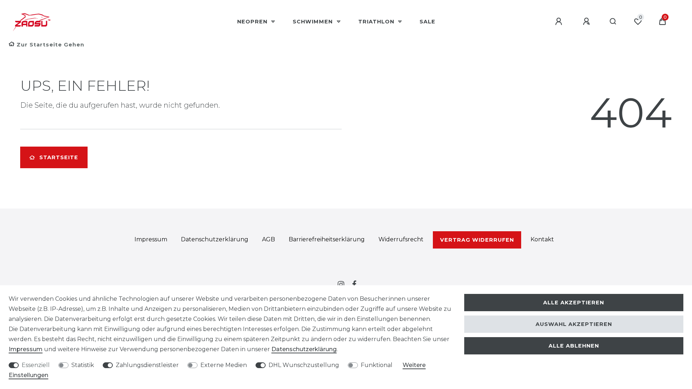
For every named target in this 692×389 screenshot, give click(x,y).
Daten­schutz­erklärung (214, 239)
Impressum (150, 239)
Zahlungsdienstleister (147, 365)
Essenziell (36, 365)
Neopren (253, 21)
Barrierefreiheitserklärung (327, 239)
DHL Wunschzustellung (304, 365)
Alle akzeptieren (573, 302)
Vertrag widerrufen (477, 240)
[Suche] (613, 22)
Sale (427, 21)
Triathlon (377, 21)
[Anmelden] (559, 21)
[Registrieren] (587, 21)
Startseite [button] (58, 157)
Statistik (82, 365)
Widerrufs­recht (400, 239)
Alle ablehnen (574, 346)
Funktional (376, 365)
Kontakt (542, 239)
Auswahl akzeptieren (574, 324)
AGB (268, 239)
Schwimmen (313, 21)
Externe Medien (223, 365)
